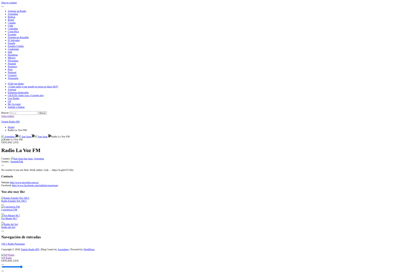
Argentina (13, 14)
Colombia (13, 28)
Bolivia (11, 17)
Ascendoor (63, 249)
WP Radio (6, 257)
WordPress (88, 249)
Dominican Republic (18, 37)
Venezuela (13, 78)
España (11, 43)
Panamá (12, 63)
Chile (10, 25)
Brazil (11, 19)
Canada (12, 22)
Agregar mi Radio (17, 11)
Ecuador (12, 34)
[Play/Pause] (2, 264)
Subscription (7, 116)
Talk (21, 161)
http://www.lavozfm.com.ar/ (24, 182)
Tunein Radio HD (10, 121)
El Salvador (14, 40)
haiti (10, 52)
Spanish (15, 161)
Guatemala (13, 49)
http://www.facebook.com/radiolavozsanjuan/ (35, 185)
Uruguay (12, 75)
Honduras (13, 54)
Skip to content (9, 2)
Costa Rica (13, 31)
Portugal (12, 72)
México (12, 57)
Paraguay (12, 66)
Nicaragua (13, 60)
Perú (10, 69)
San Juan (26, 136)
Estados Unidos (16, 46)
